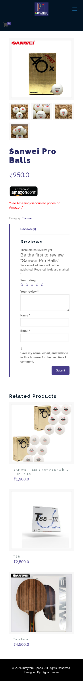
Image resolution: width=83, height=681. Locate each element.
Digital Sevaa (50, 672)
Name (25, 315)
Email (25, 330)
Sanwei (27, 218)
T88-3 (19, 556)
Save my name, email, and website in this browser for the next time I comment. (44, 357)
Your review (29, 291)
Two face (21, 639)
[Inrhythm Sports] (41, 9)
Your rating (28, 280)
